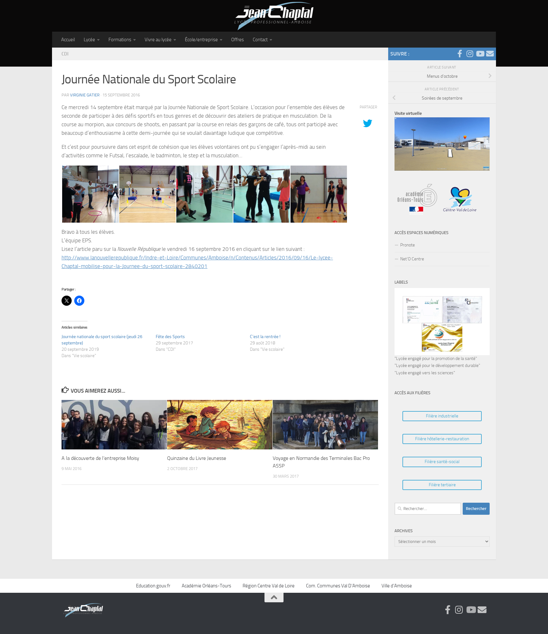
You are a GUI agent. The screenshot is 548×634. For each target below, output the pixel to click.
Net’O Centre (412, 259)
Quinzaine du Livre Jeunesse (196, 458)
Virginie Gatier (85, 95)
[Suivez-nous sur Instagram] (469, 53)
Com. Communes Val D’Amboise (338, 586)
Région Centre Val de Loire (269, 586)
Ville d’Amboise (397, 586)
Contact (260, 39)
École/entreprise (201, 39)
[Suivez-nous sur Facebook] (459, 53)
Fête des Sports (170, 336)
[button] (90, 194)
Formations (119, 39)
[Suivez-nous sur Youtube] (480, 53)
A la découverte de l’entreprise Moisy (100, 458)
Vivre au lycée (158, 39)
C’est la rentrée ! (265, 336)
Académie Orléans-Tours (206, 586)
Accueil (68, 39)
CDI (65, 54)
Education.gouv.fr (153, 586)
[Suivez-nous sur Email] (490, 53)
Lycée (89, 39)
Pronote (407, 245)
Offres (237, 39)
